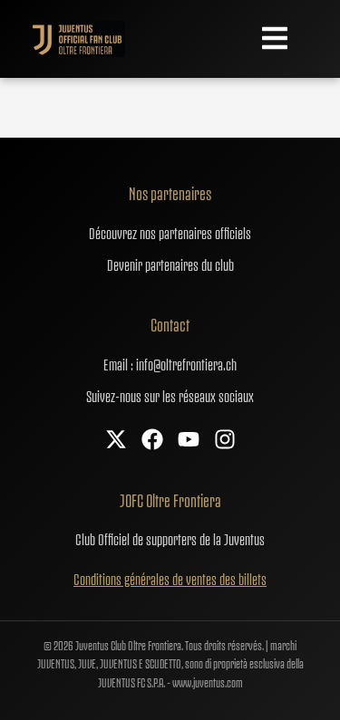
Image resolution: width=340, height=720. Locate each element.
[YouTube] (188, 440)
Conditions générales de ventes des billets (170, 578)
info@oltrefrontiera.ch (186, 363)
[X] (116, 440)
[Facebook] (152, 440)
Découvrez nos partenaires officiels (170, 232)
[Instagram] (225, 440)
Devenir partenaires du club (170, 263)
